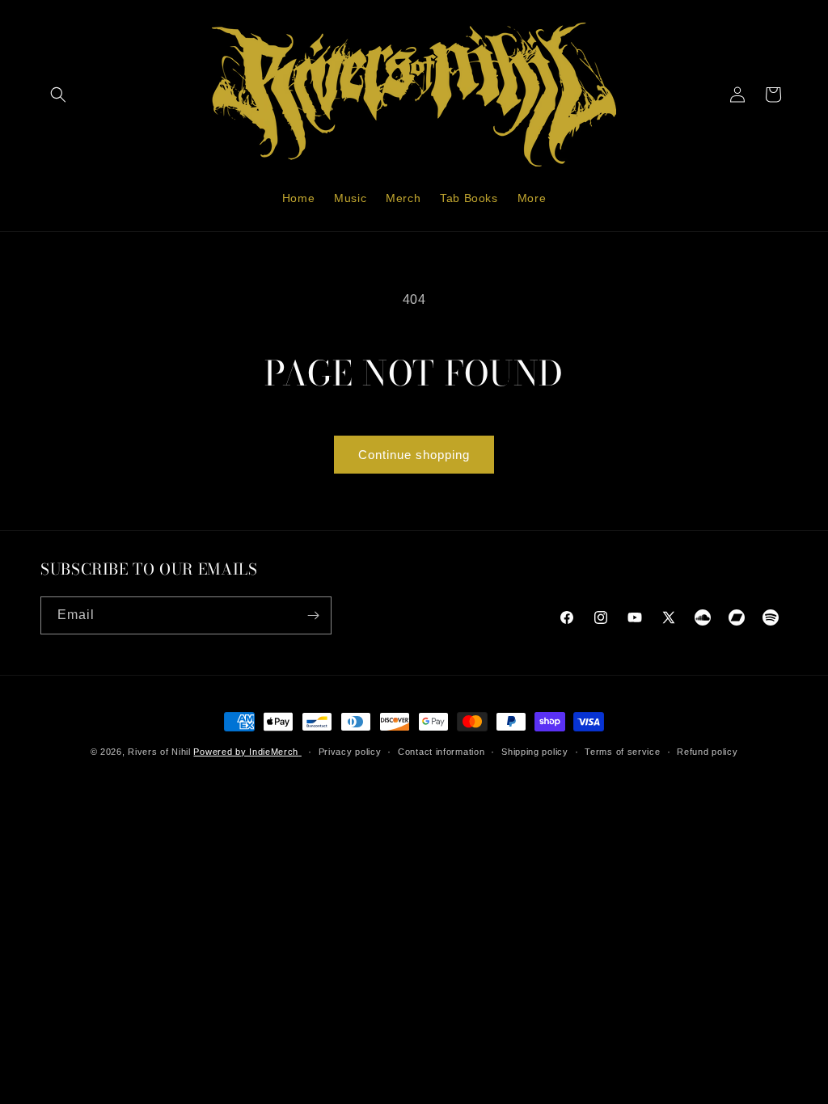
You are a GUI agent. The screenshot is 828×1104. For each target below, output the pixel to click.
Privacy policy (350, 751)
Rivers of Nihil (159, 751)
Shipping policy (534, 751)
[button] (58, 94)
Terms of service (622, 751)
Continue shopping (414, 454)
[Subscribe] (313, 615)
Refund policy (707, 751)
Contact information (441, 751)
